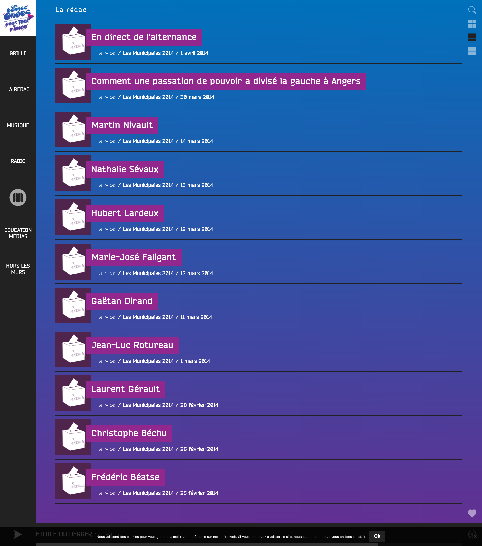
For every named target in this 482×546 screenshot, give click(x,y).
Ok (377, 536)
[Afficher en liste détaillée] (472, 51)
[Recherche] (472, 10)
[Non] (475, 536)
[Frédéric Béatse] (73, 517)
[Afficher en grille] (472, 24)
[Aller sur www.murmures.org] (18, 197)
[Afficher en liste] (472, 37)
